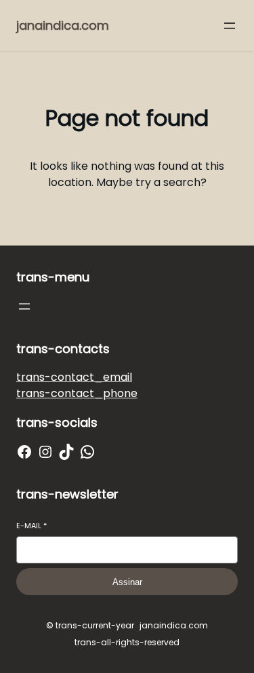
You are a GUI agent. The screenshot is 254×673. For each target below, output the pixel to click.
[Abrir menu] (229, 26)
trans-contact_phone (76, 393)
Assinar (127, 582)
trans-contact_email (74, 377)
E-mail (31, 526)
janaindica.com (62, 25)
